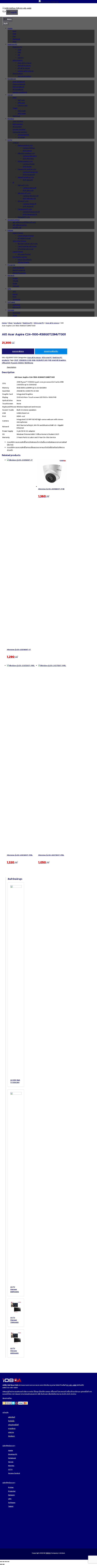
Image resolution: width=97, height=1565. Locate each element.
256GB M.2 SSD (25, 360)
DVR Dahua (27, 150)
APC (14, 291)
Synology (16, 312)
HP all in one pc (24, 68)
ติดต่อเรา (11, 1436)
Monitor (11, 118)
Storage (11, 310)
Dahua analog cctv (25, 145)
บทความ (11, 1432)
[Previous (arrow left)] (1, 1564)
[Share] (6, 1561)
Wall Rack (16, 116)
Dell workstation (24, 76)
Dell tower (22, 110)
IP (13, 182)
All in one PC (18, 60)
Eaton (15, 294)
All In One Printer (19, 241)
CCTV (10, 140)
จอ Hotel (21, 137)
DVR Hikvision (28, 158)
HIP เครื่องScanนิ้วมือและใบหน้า (24, 222)
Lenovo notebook (20, 92)
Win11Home (29, 363)
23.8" (16, 360)
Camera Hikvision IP (31, 196)
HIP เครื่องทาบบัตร (20, 225)
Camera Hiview (28, 164)
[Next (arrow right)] (3, 1564)
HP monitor (17, 126)
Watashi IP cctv (24, 217)
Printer (10, 230)
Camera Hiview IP (29, 203)
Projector (12, 1491)
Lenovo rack (23, 105)
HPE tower (22, 113)
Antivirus (16, 304)
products (17, 323)
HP (19, 55)
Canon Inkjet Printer (26, 235)
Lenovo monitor (19, 129)
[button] (4, 12)
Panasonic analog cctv (27, 169)
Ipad (14, 33)
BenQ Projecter (19, 270)
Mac (14, 36)
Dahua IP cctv (23, 185)
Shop (10, 323)
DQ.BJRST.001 (41, 360)
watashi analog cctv (26, 177)
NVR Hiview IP (28, 206)
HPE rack (21, 102)
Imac (14, 41)
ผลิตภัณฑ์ (11, 1417)
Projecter (11, 265)
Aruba (15, 278)
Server (10, 95)
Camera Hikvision (30, 156)
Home (4, 323)
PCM (14, 296)
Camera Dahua (29, 148)
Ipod (14, 31)
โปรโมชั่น (11, 1421)
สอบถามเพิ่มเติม (51, 351)
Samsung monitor (20, 132)
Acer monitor (18, 121)
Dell (19, 52)
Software (11, 302)
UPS (9, 289)
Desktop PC (12, 44)
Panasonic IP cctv (25, 209)
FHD (49, 360)
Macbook (16, 39)
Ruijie (15, 283)
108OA (48, 1553)
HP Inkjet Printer (24, 238)
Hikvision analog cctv (26, 153)
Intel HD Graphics (59, 360)
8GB (33, 360)
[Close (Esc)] (8, 1561)
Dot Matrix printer (20, 257)
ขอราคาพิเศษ (18, 351)
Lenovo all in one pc (26, 71)
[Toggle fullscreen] (3, 1561)
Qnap (15, 315)
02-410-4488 (71, 1385)
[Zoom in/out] (1, 1561)
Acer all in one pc (24, 63)
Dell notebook (18, 87)
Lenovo (21, 57)
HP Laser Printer (24, 254)
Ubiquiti (16, 286)
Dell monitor (18, 124)
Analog (16, 142)
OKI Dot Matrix (23, 262)
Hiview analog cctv (25, 161)
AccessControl (14, 219)
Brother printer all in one (28, 243)
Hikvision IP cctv (24, 193)
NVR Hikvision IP (29, 198)
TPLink (15, 281)
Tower (15, 108)
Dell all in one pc (24, 65)
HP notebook (18, 89)
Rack (15, 97)
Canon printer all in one (27, 246)
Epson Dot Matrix (25, 259)
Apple (10, 28)
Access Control (14, 1473)
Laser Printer (18, 251)
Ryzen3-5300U (17, 363)
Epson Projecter (19, 273)
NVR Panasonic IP (30, 214)
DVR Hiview (27, 166)
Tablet (10, 1506)
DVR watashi (28, 180)
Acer (19, 49)
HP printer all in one (25, 249)
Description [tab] (11, 367)
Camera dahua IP (29, 188)
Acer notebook (19, 81)
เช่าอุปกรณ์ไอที (13, 1425)
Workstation (18, 73)
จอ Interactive (23, 134)
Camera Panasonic (30, 172)
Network (11, 275)
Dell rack (21, 100)
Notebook (12, 79)
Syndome (16, 299)
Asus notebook (19, 84)
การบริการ (11, 1428)
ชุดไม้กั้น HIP (17, 227)
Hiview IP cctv (23, 201)
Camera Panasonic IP (31, 211)
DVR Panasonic (29, 174)
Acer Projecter (18, 267)
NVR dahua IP (28, 190)
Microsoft (17, 307)
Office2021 (6, 363)
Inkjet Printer (18, 233)
